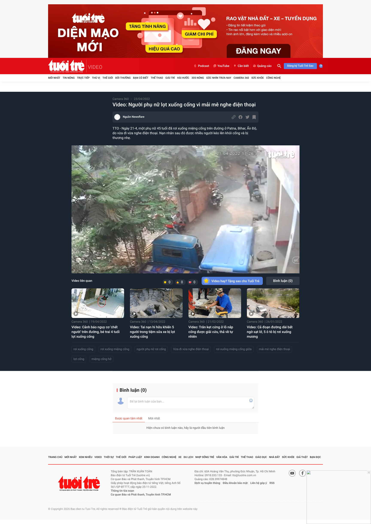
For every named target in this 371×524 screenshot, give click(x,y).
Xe (179, 457)
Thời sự (109, 457)
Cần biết (243, 66)
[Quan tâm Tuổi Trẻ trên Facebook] (302, 473)
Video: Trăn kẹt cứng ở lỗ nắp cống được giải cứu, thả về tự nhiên (211, 332)
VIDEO (95, 67)
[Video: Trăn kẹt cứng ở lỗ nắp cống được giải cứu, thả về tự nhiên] (215, 303)
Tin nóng (69, 77)
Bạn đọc (315, 457)
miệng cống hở (101, 359)
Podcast (203, 66)
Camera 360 (241, 77)
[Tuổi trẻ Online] (79, 483)
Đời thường (123, 77)
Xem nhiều (85, 457)
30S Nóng (198, 77)
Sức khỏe (257, 77)
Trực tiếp (83, 77)
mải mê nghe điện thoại (274, 349)
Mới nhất (54, 77)
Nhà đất (274, 457)
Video (98, 457)
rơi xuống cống (83, 349)
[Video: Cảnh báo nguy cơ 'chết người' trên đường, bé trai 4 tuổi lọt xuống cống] (97, 303)
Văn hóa (221, 457)
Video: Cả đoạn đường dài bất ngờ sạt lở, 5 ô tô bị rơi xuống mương (270, 332)
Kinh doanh (152, 457)
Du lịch (188, 457)
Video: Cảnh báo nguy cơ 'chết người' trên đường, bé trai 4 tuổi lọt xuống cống (95, 332)
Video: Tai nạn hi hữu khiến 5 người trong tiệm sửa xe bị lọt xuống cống (152, 332)
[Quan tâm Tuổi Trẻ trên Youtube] (292, 473)
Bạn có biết (140, 77)
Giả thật (302, 457)
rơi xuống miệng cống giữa (233, 349)
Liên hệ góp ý (258, 483)
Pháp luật (135, 457)
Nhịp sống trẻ (204, 457)
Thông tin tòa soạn (122, 490)
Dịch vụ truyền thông (207, 483)
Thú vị (96, 77)
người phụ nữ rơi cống (151, 349)
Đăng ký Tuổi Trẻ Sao (300, 66)
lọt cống (78, 359)
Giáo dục (261, 457)
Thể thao (157, 77)
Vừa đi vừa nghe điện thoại (191, 349)
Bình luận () (283, 281)
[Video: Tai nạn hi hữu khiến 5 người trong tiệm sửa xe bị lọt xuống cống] (156, 303)
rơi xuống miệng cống (114, 349)
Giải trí (170, 77)
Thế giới (107, 77)
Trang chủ (55, 457)
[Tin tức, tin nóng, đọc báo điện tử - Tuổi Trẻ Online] (67, 66)
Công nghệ (273, 77)
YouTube (223, 66)
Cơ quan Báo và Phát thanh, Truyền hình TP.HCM (141, 494)
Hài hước (183, 77)
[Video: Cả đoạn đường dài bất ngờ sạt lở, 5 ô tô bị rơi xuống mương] (273, 303)
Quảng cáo (264, 66)
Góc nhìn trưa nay (218, 77)
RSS (272, 483)
